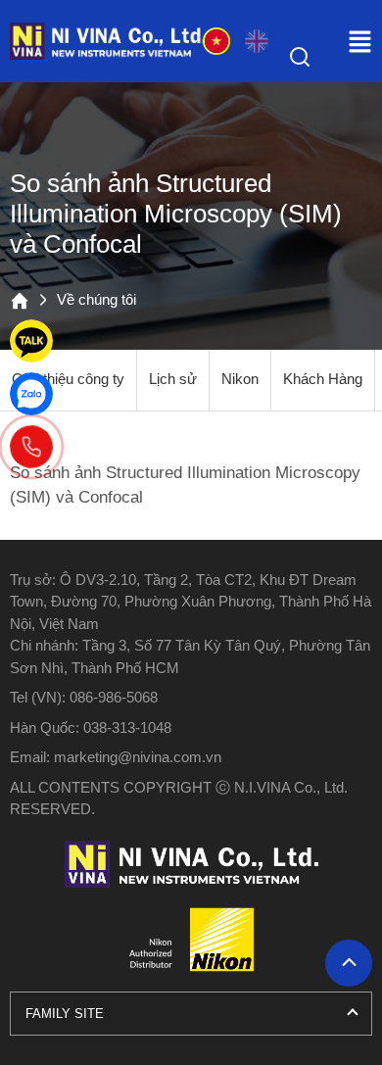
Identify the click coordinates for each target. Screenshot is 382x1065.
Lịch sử (173, 379)
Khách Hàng (322, 379)
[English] (256, 41)
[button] (360, 41)
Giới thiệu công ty (68, 379)
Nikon (240, 379)
